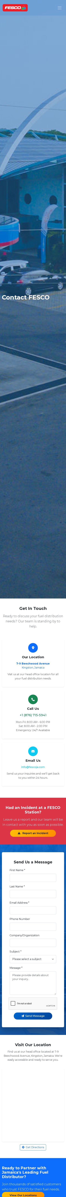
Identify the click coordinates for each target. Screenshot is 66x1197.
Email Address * (19, 902)
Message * (16, 967)
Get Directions (35, 1147)
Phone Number (20, 919)
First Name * (17, 870)
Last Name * (17, 886)
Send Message (35, 1015)
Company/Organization (24, 935)
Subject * (15, 951)
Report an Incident (35, 833)
